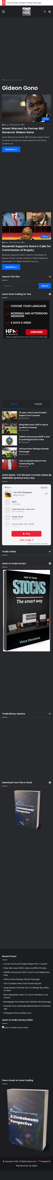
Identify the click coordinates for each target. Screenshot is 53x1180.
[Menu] (3, 12)
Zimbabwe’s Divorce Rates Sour (18, 1013)
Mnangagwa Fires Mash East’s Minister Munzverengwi (27, 1002)
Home (6, 80)
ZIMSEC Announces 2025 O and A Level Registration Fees (34, 438)
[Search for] (49, 12)
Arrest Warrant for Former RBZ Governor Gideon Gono (23, 130)
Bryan (6, 125)
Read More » (11, 149)
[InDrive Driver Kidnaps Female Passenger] (9, 452)
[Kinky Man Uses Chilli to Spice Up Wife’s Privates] (9, 428)
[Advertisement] (26, 46)
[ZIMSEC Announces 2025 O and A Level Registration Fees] (9, 440)
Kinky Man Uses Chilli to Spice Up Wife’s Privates (33, 426)
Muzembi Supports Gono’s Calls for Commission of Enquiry (26, 248)
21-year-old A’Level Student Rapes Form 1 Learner (33, 414)
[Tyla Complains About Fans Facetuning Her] (9, 464)
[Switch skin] (44, 12)
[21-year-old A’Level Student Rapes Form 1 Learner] (9, 416)
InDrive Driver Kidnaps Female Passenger (24, 3)
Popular (38, 404)
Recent (14, 404)
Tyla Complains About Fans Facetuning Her (32, 462)
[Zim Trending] (26, 11)
